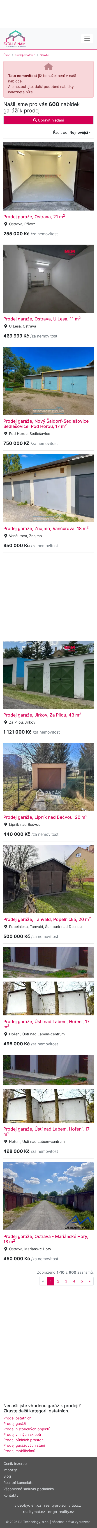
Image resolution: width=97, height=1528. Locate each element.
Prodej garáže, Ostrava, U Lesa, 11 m (42, 319)
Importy (10, 1470)
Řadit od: (70, 132)
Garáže (44, 55)
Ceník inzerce (15, 1463)
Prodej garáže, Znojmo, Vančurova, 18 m (46, 528)
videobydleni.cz (27, 1505)
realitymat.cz (34, 1511)
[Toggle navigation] (87, 38)
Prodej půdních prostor (23, 1440)
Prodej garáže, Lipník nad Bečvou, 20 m (45, 817)
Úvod (6, 55)
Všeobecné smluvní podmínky (28, 1489)
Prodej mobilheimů (19, 1451)
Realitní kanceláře (18, 1482)
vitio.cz (75, 1505)
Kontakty (10, 1495)
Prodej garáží (14, 1423)
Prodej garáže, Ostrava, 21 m (34, 216)
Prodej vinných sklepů (22, 1434)
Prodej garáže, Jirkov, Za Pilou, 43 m (42, 715)
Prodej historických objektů (26, 1429)
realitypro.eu (55, 1505)
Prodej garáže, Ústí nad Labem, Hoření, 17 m (46, 1024)
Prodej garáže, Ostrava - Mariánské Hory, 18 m (45, 1239)
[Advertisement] (48, 13)
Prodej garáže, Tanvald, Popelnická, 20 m (47, 919)
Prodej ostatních (25, 55)
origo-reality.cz (61, 1511)
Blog (7, 1476)
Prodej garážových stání (24, 1445)
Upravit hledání (50, 120)
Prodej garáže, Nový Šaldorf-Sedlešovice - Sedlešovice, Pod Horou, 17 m (47, 423)
